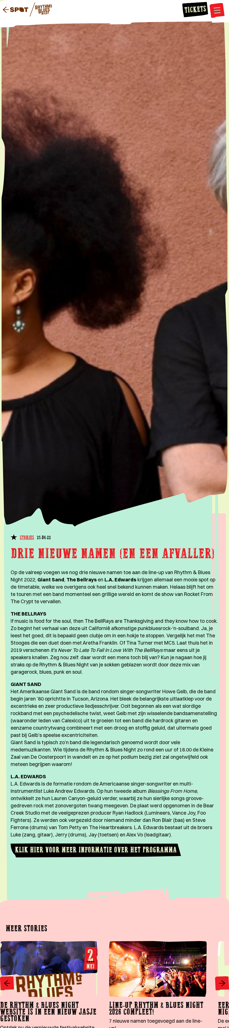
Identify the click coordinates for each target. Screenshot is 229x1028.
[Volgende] (222, 984)
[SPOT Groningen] (15, 10)
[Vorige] (7, 984)
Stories (27, 538)
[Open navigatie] (217, 11)
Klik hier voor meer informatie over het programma (96, 850)
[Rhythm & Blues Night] (41, 10)
